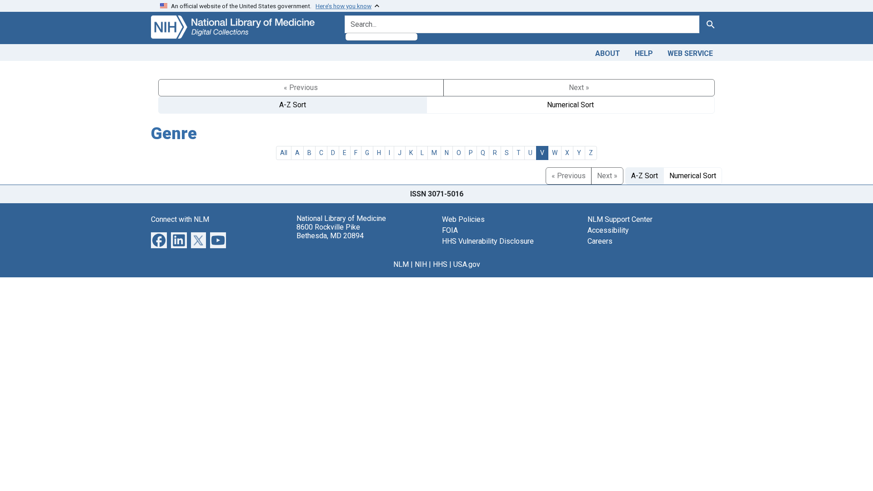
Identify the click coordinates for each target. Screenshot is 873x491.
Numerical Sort (570, 104)
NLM (401, 264)
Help (644, 53)
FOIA (450, 230)
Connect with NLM (180, 219)
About (607, 53)
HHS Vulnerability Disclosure (488, 241)
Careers (599, 241)
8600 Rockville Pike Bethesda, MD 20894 (330, 231)
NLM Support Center (619, 219)
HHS (440, 264)
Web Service (690, 53)
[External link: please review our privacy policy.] (159, 239)
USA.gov (466, 264)
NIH (421, 264)
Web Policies (463, 219)
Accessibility (608, 230)
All (283, 152)
